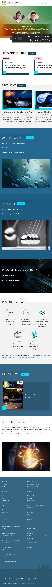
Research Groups (6, 515)
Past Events (30, 524)
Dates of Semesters (6, 550)
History (3, 486)
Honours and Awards (6, 489)
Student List (5, 557)
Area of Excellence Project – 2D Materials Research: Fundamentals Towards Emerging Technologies (26, 356)
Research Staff (5, 500)
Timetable (4, 552)
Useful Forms (5, 559)
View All (31, 53)
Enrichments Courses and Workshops (35, 505)
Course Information (6, 547)
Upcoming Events (31, 522)
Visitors (3, 505)
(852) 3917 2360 (8, 579)
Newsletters (30, 512)
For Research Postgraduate (33, 486)
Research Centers (6, 517)
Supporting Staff (5, 503)
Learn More (39, 270)
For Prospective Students (7, 535)
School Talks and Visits (32, 503)
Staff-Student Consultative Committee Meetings (38, 536)
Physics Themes (5, 542)
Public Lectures (30, 500)
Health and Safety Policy (32, 531)
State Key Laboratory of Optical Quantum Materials (11, 527)
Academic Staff (5, 498)
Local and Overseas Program (8, 554)
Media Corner (30, 510)
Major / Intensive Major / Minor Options (10, 540)
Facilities (4, 519)
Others (28, 515)
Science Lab (30, 508)
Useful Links (30, 538)
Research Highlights (6, 512)
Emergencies (30, 533)
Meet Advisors (5, 538)
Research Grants (5, 522)
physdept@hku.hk (34, 579)
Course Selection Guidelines (8, 545)
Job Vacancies (5, 491)
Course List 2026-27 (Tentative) (9, 561)
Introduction (4, 484)
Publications (5, 524)
